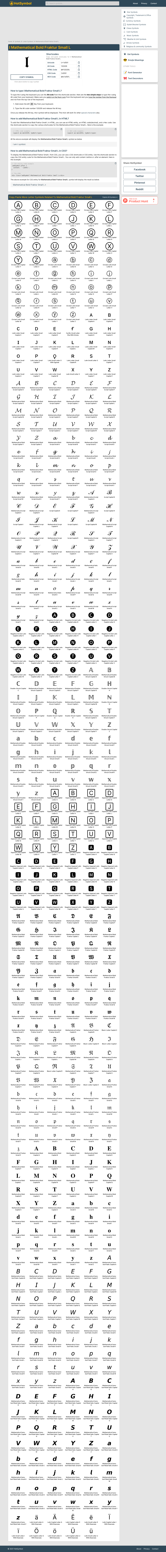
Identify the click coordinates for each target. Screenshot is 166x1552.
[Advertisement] (139, 120)
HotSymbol (18, 1549)
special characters (88, 113)
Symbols (17, 41)
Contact (154, 3)
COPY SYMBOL (27, 77)
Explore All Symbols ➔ (110, 197)
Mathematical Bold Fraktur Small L (47, 41)
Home (10, 41)
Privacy (144, 3)
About (135, 3)
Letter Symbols (28, 41)
